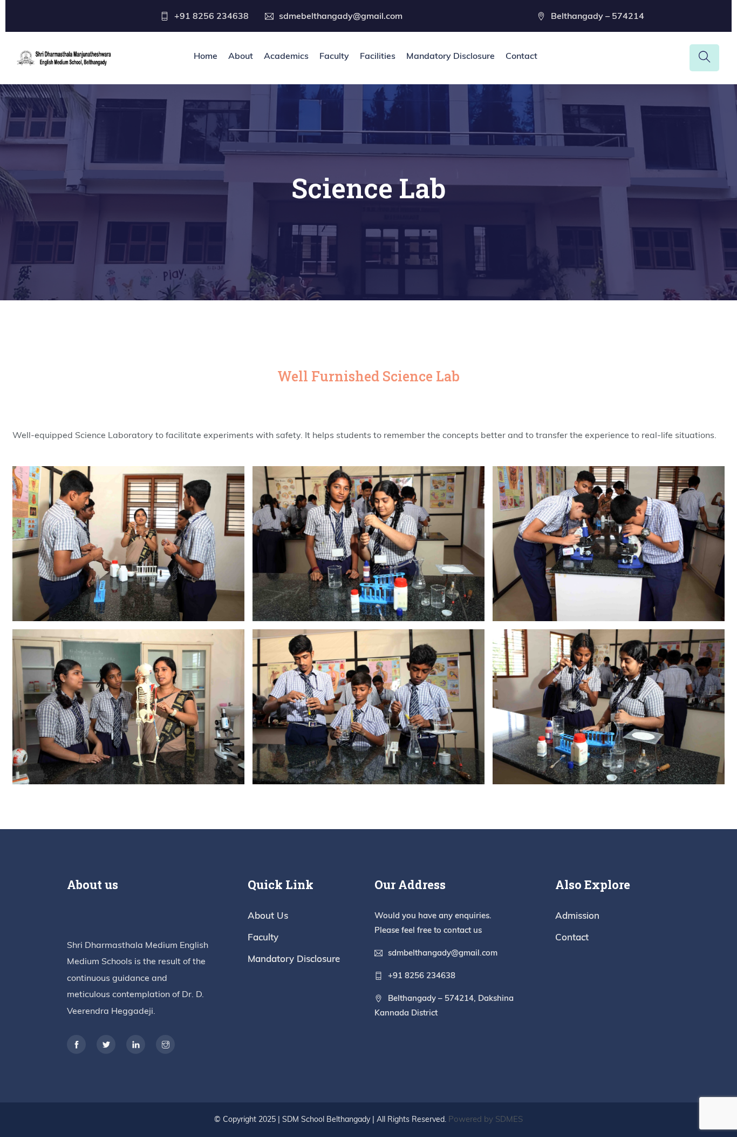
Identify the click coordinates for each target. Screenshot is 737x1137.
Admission (577, 915)
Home (205, 55)
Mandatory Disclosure (450, 55)
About (240, 55)
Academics (286, 55)
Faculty (334, 55)
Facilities (377, 55)
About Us (268, 915)
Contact (521, 55)
